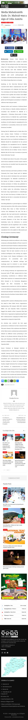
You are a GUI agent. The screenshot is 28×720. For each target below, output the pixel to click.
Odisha (12, 22)
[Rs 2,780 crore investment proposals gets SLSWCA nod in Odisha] (8, 437)
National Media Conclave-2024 (9, 384)
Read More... (4, 649)
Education (4, 22)
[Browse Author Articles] (14, 393)
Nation (8, 22)
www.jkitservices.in (17, 717)
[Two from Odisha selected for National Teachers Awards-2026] (8, 455)
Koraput (17, 434)
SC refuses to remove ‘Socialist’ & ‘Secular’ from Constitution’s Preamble (7, 421)
